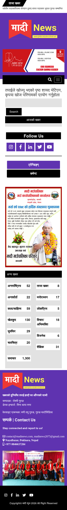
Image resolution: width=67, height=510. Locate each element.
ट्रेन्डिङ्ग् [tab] (33, 164)
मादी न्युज (26, 503)
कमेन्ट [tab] (33, 173)
